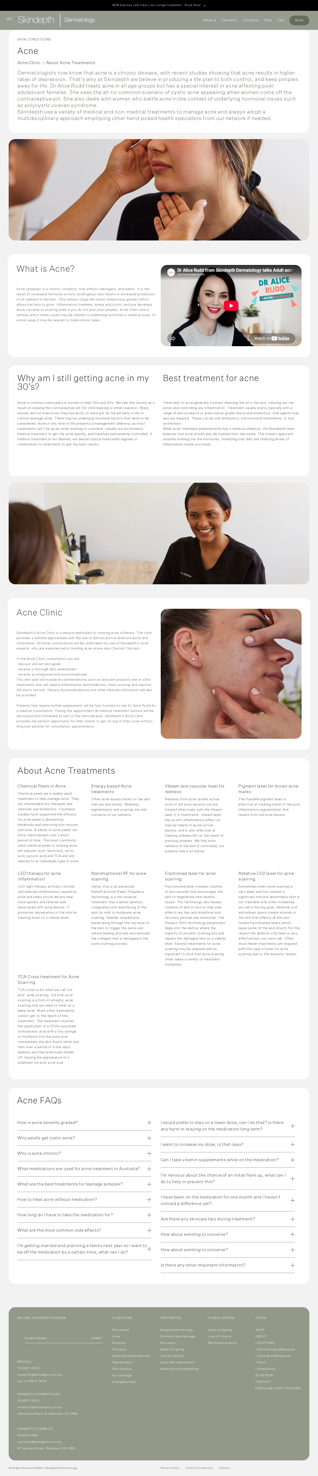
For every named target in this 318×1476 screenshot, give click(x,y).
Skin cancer (121, 1329)
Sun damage (122, 1375)
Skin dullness (122, 1368)
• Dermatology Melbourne (275, 1349)
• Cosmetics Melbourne (273, 1355)
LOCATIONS (264, 1342)
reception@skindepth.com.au (39, 1374)
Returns (225, 1468)
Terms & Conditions (199, 1468)
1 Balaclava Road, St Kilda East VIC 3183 (47, 1413)
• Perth (260, 1362)
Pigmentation (122, 1362)
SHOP (259, 1329)
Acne (116, 1336)
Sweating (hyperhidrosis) (131, 1355)
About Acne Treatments (70, 63)
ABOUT (261, 1336)
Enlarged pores (124, 1381)
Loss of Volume (171, 1355)
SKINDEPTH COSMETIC (35, 1429)
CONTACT (263, 1381)
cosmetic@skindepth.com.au (39, 1442)
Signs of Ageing (172, 1349)
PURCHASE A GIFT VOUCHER (278, 1388)
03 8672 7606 (35, 1381)
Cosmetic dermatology (177, 1336)
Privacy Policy (170, 1468)
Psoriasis (119, 1349)
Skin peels (167, 1342)
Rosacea (118, 1342)
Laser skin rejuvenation (177, 1362)
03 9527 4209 (28, 1368)
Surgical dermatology (176, 1329)
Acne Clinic (29, 63)
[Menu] (9, 19)
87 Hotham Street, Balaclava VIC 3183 (46, 1448)
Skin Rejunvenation (222, 1342)
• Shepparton (265, 1368)
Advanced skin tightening (179, 1368)
